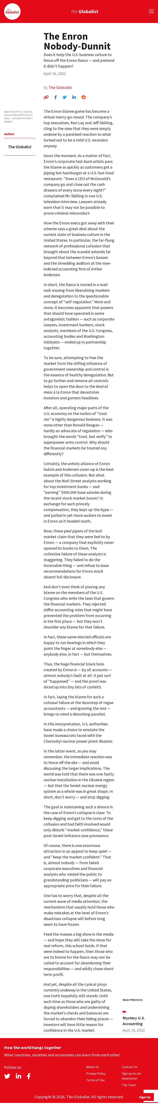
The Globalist (60, 87)
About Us (92, 1067)
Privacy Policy (96, 1073)
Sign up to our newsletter (131, 1075)
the (84, 11)
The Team (129, 1085)
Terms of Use (95, 1080)
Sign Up (144, 1097)
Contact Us (129, 1067)
